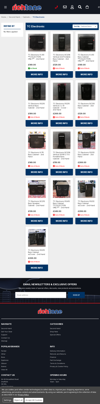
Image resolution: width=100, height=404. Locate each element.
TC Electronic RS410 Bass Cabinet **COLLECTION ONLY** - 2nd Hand (61, 204)
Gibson (4, 363)
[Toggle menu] (5, 7)
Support (4, 335)
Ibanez (3, 366)
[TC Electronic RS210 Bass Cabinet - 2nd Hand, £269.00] (86, 140)
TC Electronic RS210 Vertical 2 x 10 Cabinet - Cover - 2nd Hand (61, 107)
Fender (3, 351)
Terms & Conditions (57, 363)
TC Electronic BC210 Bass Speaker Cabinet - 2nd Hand (36, 203)
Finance (53, 357)
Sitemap (4, 341)
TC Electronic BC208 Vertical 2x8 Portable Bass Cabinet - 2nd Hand (61, 58)
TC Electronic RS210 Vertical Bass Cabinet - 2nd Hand (36, 106)
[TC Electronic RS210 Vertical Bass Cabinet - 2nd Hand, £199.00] (37, 91)
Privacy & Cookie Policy (59, 366)
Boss (3, 357)
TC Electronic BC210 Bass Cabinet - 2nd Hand (86, 106)
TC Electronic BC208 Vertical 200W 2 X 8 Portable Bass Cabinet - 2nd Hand (61, 156)
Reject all (18, 400)
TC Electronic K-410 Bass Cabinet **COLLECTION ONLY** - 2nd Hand (86, 58)
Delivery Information (57, 351)
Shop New (54, 332)
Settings (7, 400)
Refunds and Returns (58, 354)
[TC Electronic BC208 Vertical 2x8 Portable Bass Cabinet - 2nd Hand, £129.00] (61, 42)
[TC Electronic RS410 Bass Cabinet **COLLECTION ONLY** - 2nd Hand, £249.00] (61, 189)
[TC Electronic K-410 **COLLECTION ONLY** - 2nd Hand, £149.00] (37, 42)
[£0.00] (90, 7)
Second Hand (6, 328)
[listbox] (88, 26)
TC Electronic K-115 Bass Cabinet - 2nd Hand (36, 155)
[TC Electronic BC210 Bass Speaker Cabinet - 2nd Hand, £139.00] (37, 189)
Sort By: (77, 26)
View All (4, 370)
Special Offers (55, 335)
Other (3, 354)
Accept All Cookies (33, 400)
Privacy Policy (23, 395)
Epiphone (4, 360)
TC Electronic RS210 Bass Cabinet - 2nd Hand (86, 155)
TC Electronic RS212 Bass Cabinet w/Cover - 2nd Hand (86, 203)
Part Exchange (55, 360)
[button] (72, 7)
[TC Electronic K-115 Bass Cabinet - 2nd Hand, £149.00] (37, 140)
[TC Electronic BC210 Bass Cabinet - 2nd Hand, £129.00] (86, 91)
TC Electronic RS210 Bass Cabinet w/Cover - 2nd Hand (36, 252)
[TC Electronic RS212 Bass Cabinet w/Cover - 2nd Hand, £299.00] (86, 189)
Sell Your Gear (6, 332)
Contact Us (5, 338)
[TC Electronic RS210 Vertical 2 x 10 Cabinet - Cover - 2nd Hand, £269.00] (61, 91)
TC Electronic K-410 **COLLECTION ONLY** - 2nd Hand (36, 57)
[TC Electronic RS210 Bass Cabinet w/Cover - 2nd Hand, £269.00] (37, 238)
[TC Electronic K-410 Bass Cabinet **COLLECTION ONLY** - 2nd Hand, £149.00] (86, 42)
